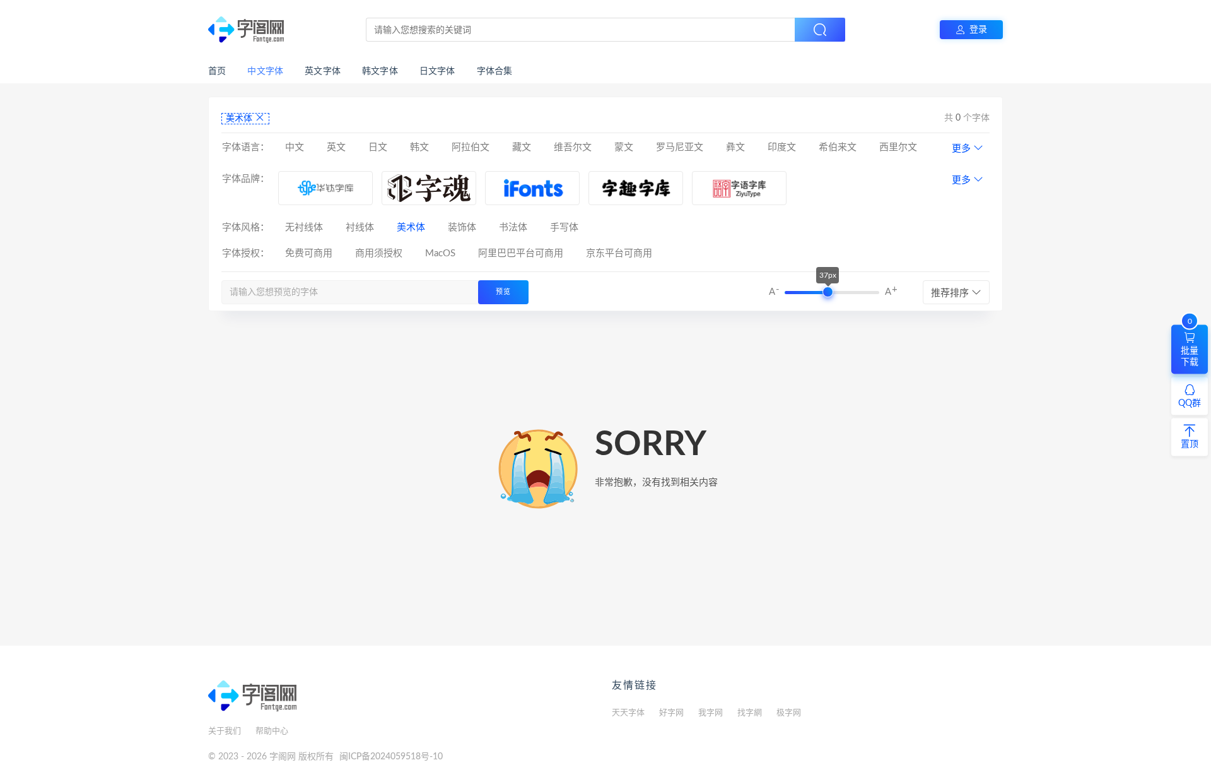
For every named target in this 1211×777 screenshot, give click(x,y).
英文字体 (323, 71)
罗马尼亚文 (679, 147)
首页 (217, 71)
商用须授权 (378, 253)
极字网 (788, 713)
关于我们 (224, 731)
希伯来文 (838, 147)
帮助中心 (271, 731)
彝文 (735, 147)
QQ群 (1189, 402)
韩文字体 (380, 71)
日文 (377, 147)
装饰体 (462, 227)
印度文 (782, 147)
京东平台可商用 (619, 253)
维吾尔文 (573, 147)
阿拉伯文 (470, 147)
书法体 (513, 227)
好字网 (671, 713)
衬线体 (360, 227)
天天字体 (628, 713)
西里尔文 (898, 147)
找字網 (749, 713)
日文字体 (437, 71)
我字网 (710, 713)
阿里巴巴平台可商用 (520, 253)
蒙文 (623, 147)
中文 (294, 147)
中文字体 (265, 71)
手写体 (564, 227)
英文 (336, 147)
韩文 (419, 147)
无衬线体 (304, 227)
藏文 (521, 147)
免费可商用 (308, 253)
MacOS (440, 253)
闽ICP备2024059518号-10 (391, 756)
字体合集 (495, 71)
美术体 (240, 118)
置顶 (1189, 443)
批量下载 (1189, 345)
